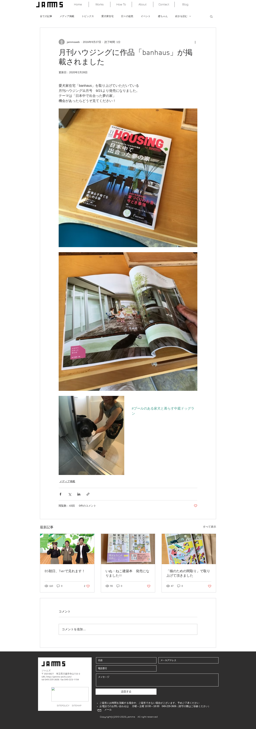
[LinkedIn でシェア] (79, 494)
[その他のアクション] (195, 42)
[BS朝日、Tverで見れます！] (67, 549)
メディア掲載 (67, 16)
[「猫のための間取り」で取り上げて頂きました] (189, 549)
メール (108, 709)
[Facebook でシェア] (60, 494)
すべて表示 (209, 526)
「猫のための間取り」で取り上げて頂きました (188, 573)
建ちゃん (163, 16)
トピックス (88, 16)
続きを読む (181, 16)
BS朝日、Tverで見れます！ (65, 571)
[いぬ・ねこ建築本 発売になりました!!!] (128, 549)
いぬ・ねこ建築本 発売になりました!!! (127, 573)
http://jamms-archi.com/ (59, 676)
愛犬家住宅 (107, 16)
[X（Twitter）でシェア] (69, 494)
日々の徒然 (127, 16)
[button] (211, 16)
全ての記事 (46, 16)
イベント (145, 16)
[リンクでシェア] (88, 494)
